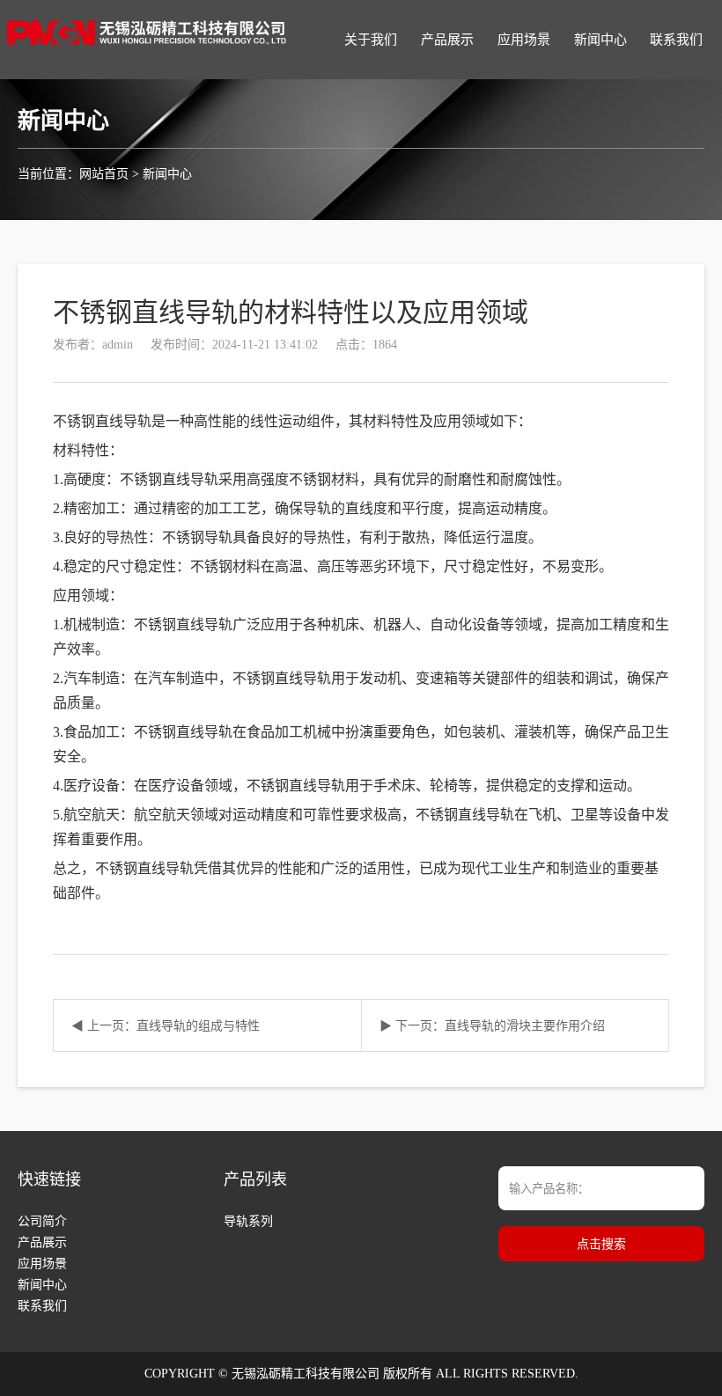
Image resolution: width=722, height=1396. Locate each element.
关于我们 (370, 40)
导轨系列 (248, 1221)
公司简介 (42, 1221)
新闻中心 (600, 40)
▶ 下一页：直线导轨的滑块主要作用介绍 (492, 1025)
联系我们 (676, 40)
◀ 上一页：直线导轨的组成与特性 (165, 1025)
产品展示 (447, 40)
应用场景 (523, 40)
